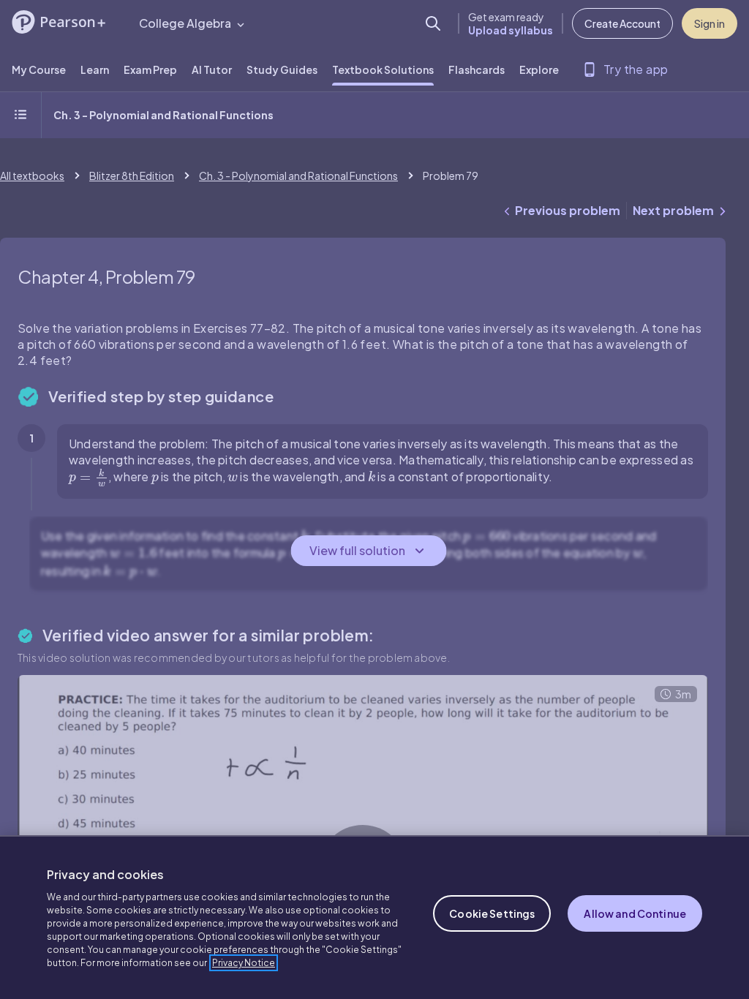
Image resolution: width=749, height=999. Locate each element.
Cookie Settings (492, 913)
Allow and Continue (635, 913)
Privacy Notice (243, 962)
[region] (374, 917)
